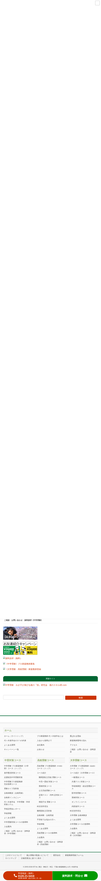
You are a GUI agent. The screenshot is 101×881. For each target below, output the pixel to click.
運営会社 (56, 855)
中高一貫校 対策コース (48, 782)
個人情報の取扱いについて (37, 855)
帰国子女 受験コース (47, 802)
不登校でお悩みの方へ (46, 820)
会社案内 (40, 745)
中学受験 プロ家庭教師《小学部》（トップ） (16, 767)
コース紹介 (41, 773)
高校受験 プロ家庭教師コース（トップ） (50, 767)
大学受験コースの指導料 (80, 824)
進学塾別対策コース (12, 773)
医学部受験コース (79, 793)
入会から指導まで (44, 740)
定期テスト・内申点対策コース (51, 796)
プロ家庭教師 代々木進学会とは (50, 736)
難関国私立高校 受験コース (50, 777)
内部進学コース (78, 806)
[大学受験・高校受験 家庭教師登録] (22, 670)
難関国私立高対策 (44, 811)
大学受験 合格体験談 (78, 815)
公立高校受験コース (47, 790)
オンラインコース (79, 802)
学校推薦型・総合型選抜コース (84, 787)
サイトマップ (10, 858)
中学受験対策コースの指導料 (16, 822)
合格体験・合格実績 (45, 815)
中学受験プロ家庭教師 (13, 783)
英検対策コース (45, 786)
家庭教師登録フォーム (74, 855)
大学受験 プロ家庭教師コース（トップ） (83, 767)
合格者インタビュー (12, 797)
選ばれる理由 (75, 736)
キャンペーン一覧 (11, 749)
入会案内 (7, 826)
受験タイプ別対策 (11, 789)
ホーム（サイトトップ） (14, 736)
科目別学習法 (42, 806)
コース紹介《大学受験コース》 (83, 773)
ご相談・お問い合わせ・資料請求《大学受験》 (83, 834)
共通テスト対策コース (81, 782)
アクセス (73, 745)
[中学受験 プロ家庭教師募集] (19, 665)
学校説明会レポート (12, 809)
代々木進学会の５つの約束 (15, 740)
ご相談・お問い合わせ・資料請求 (83, 750)
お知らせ (40, 749)
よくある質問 (9, 745)
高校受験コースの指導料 (47, 833)
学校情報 (7, 813)
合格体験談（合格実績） (14, 793)
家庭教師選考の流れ (78, 740)
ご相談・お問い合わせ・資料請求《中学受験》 (23, 620)
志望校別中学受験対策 (13, 777)
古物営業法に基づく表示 (31, 858)
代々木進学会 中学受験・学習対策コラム (17, 803)
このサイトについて (13, 855)
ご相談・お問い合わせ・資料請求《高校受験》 (50, 843)
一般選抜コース (78, 777)
